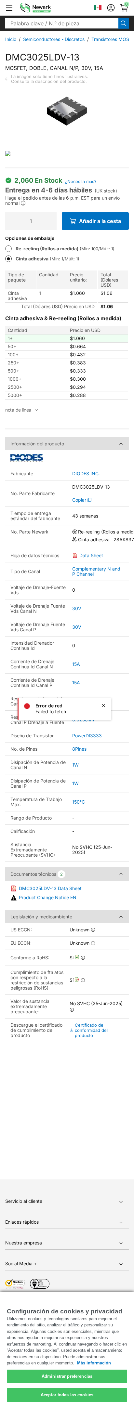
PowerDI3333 (87, 735)
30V (76, 608)
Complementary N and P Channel (96, 571)
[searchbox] (61, 23)
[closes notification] (103, 705)
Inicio (10, 39)
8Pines (79, 749)
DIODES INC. (86, 473)
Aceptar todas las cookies (67, 1394)
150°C (78, 802)
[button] (9, 8)
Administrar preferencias (67, 1376)
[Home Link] (45, 8)
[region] (67, 1349)
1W (75, 765)
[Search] (123, 23)
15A (76, 664)
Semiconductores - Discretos (54, 39)
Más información (94, 1363)
